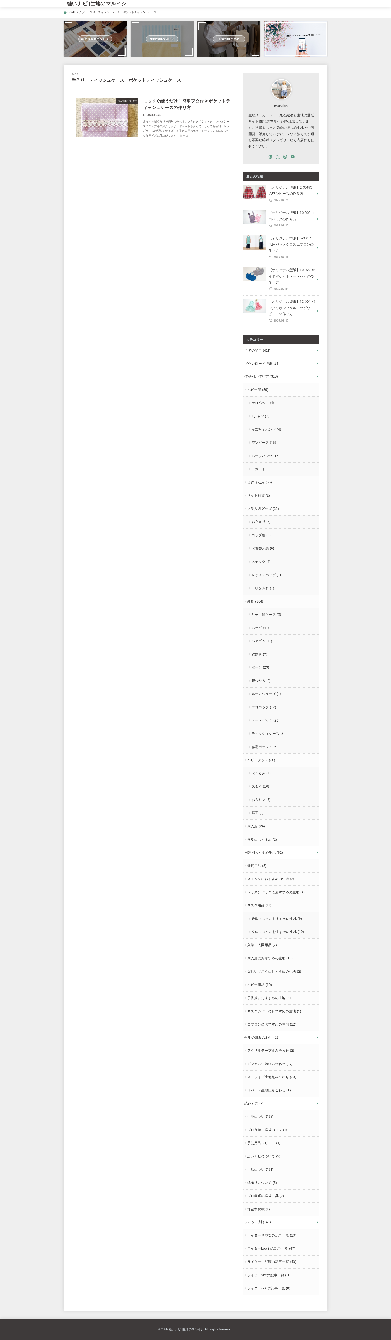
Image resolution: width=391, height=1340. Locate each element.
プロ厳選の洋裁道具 (265, 1196)
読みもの (254, 1103)
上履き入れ (263, 588)
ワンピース (264, 442)
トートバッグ (266, 720)
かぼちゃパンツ (266, 429)
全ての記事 (257, 350)
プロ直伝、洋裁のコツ (267, 1130)
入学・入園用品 (262, 945)
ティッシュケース (268, 733)
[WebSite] (270, 157)
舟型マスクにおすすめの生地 (277, 918)
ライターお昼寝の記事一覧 (271, 1262)
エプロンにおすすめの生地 (271, 1024)
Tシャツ (260, 416)
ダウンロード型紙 (261, 363)
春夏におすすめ (262, 839)
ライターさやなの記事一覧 (271, 1235)
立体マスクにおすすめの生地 (278, 932)
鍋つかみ (261, 681)
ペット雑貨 (258, 495)
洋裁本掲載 (258, 1209)
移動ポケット (265, 747)
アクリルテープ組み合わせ (270, 1050)
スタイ (260, 786)
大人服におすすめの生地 (270, 958)
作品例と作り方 (261, 376)
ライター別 (257, 1222)
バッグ (260, 628)
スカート (261, 469)
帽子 (258, 813)
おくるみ (261, 773)
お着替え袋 (263, 548)
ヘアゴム (262, 641)
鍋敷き (259, 654)
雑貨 (255, 601)
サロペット (263, 403)
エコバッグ (264, 707)
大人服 (256, 826)
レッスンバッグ (267, 575)
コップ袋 (261, 535)
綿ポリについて (262, 1183)
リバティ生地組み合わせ (269, 1090)
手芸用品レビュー (263, 1143)
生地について (260, 1116)
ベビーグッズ (261, 760)
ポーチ (260, 667)
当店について (260, 1169)
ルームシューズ (266, 694)
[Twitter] (278, 157)
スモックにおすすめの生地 (270, 879)
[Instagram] (285, 157)
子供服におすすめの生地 (270, 998)
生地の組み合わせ (261, 1037)
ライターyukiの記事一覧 (268, 1288)
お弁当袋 (261, 522)
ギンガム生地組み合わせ (270, 1064)
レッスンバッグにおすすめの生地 (276, 892)
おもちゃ (261, 800)
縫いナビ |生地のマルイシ (97, 3)
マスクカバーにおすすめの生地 (274, 1011)
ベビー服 (257, 390)
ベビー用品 (259, 985)
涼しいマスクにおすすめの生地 (274, 971)
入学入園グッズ (263, 509)
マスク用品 (259, 905)
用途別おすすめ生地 (263, 852)
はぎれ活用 (259, 482)
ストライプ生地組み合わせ (271, 1077)
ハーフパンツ (266, 456)
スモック (261, 561)
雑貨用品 (257, 866)
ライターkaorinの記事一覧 (271, 1248)
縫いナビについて (263, 1156)
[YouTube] (293, 157)
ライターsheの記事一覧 (269, 1275)
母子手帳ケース (266, 614)
